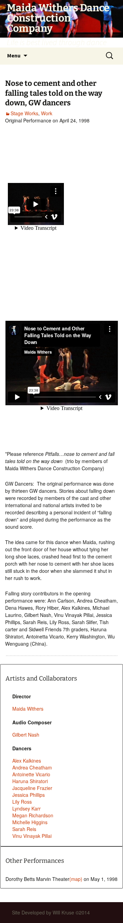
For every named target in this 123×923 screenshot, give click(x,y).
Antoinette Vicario (31, 774)
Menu (13, 55)
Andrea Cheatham (32, 767)
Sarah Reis (24, 829)
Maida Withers (27, 708)
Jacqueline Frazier (32, 787)
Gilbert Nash (25, 734)
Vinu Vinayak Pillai (32, 835)
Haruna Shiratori (30, 781)
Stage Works (24, 113)
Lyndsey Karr (26, 808)
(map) (75, 878)
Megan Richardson (32, 815)
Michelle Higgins (29, 822)
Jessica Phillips (28, 794)
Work (46, 113)
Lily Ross (22, 801)
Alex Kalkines (26, 760)
